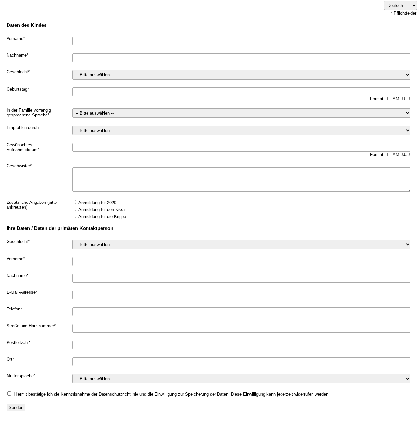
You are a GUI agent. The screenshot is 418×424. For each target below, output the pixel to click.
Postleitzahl (18, 342)
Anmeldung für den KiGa (101, 209)
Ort (9, 359)
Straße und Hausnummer (30, 325)
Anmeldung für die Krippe (102, 216)
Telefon (13, 309)
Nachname (17, 55)
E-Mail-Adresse (21, 292)
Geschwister (18, 165)
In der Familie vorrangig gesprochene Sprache (29, 112)
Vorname (15, 38)
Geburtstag (17, 89)
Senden (16, 407)
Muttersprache (20, 375)
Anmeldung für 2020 (97, 202)
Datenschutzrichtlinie (118, 394)
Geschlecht (17, 71)
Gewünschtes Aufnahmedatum (22, 147)
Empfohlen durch (23, 127)
